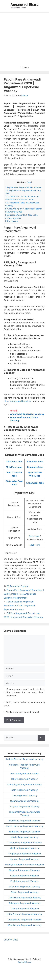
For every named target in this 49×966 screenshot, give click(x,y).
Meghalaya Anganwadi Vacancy (24, 853)
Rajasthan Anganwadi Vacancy (24, 886)
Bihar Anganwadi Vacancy (24, 779)
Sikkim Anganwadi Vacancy (24, 892)
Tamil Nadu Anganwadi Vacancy (24, 897)
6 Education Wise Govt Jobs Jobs (21, 215)
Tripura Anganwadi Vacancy (24, 908)
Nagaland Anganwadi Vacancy (24, 870)
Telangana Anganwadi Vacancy (24, 903)
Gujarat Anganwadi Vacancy (24, 801)
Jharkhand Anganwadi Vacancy (24, 820)
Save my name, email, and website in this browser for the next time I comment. (26, 692)
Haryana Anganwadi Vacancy (24, 806)
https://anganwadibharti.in (17, 401)
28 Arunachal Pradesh (18, 586)
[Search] (41, 738)
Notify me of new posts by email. (22, 712)
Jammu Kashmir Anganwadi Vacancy (24, 826)
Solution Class (11, 939)
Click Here (34, 536)
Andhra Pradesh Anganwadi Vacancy (24, 759)
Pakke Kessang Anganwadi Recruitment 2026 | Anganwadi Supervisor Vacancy (19, 605)
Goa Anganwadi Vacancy (24, 795)
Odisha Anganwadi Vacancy (24, 875)
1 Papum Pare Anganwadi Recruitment (23, 187)
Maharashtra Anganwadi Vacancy (25, 842)
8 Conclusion (11, 221)
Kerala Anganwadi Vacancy (24, 837)
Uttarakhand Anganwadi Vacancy (24, 919)
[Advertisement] (24, 37)
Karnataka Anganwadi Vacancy (24, 831)
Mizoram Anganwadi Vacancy (24, 859)
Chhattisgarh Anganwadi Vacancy (24, 784)
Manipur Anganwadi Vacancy (24, 848)
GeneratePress (24, 962)
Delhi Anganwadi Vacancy (24, 790)
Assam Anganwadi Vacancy (24, 773)
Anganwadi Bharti (25, 4)
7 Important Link (13, 218)
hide (29, 182)
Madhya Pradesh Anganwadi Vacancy (24, 864)
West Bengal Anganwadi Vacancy (24, 925)
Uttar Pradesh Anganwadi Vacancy (24, 914)
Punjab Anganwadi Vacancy (24, 881)
